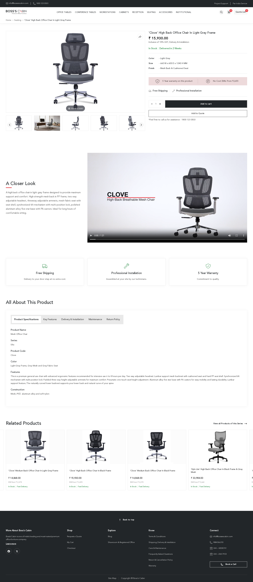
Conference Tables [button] (85, 12)
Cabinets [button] (124, 12)
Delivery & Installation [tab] (72, 319)
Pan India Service (240, 4)
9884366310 (218, 542)
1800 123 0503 (42, 3)
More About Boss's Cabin (19, 531)
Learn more (11, 544)
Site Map (112, 578)
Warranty (152, 566)
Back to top (128, 520)
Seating (17, 20)
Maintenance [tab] (95, 319)
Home (8, 20)
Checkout (71, 548)
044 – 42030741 (220, 548)
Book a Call (230, 564)
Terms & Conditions (157, 537)
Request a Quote (74, 537)
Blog (110, 537)
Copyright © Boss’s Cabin (133, 578)
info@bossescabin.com (18, 3)
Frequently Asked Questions (160, 554)
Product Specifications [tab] (26, 319)
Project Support (221, 4)
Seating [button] (151, 12)
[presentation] (9, 125)
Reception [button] (137, 12)
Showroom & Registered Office (121, 542)
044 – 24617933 (220, 554)
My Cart (70, 542)
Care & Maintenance (157, 548)
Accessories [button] (165, 12)
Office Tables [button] (64, 12)
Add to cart (206, 104)
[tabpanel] (126, 362)
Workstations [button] (108, 12)
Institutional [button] (183, 12)
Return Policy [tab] (113, 319)
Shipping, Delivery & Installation (162, 542)
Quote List (241, 11)
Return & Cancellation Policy (160, 560)
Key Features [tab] (50, 319)
